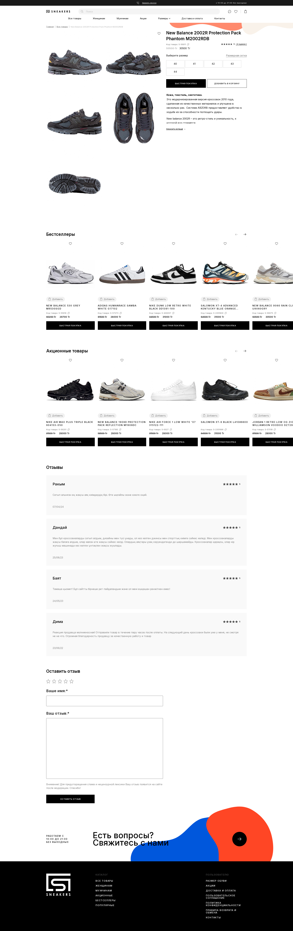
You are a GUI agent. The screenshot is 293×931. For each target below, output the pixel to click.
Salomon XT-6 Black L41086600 (224, 422)
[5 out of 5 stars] (71, 681)
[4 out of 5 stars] (66, 681)
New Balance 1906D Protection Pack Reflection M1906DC (122, 424)
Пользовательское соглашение (220, 896)
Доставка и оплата (192, 18)
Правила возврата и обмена (221, 911)
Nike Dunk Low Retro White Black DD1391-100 (170, 307)
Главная (50, 27)
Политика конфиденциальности (223, 904)
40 (175, 63)
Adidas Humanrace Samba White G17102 (117, 307)
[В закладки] (159, 33)
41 (194, 63)
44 (175, 71)
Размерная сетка (236, 55)
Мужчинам (122, 18)
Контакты (219, 18)
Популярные (105, 905)
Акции (143, 18)
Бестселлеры (106, 900)
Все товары (74, 18)
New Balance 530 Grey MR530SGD (63, 307)
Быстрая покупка (186, 83)
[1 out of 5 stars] (48, 681)
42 (213, 63)
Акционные (104, 895)
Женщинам (99, 18)
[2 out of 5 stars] (54, 681)
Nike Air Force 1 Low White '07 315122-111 (172, 424)
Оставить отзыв (70, 799)
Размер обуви (216, 881)
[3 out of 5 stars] (60, 681)
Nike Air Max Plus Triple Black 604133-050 (69, 424)
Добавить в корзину (226, 83)
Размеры (163, 18)
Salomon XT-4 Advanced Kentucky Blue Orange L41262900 (219, 307)
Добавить (57, 299)
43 (232, 63)
